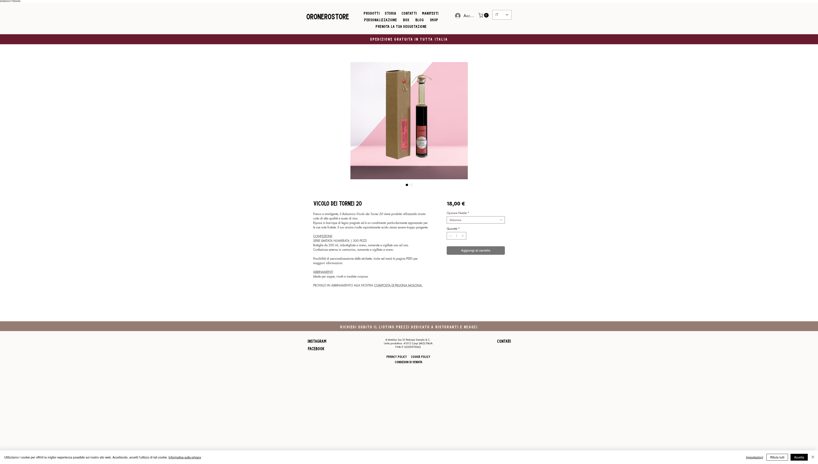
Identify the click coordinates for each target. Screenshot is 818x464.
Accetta (799, 457)
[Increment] (463, 235)
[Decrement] (449, 235)
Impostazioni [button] (754, 457)
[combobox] (476, 219)
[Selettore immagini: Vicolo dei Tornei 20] (407, 185)
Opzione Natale (458, 213)
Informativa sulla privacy (184, 457)
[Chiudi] (812, 457)
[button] (484, 15)
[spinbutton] (456, 235)
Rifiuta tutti (777, 457)
